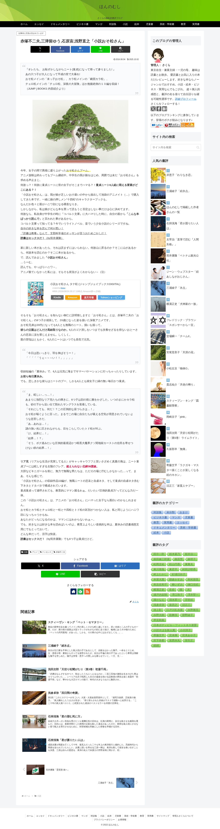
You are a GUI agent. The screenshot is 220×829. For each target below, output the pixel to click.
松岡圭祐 (159, 564)
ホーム (30, 816)
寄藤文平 (159, 635)
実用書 (168, 522)
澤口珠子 (177, 594)
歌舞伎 (173, 615)
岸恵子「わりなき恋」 (179, 174)
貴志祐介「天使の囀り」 (181, 384)
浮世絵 (189, 599)
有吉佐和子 (160, 584)
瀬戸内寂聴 (160, 594)
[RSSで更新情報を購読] (87, 591)
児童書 (189, 517)
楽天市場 (89, 297)
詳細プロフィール (186, 98)
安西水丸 (174, 640)
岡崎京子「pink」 (177, 416)
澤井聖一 (193, 594)
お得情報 (122, 819)
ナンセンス (46, 552)
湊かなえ (159, 599)
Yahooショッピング (111, 297)
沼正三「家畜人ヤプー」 (181, 485)
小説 (25, 552)
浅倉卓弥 (159, 604)
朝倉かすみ (176, 579)
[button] (120, 49)
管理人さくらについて (182, 816)
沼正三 (186, 604)
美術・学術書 (188, 527)
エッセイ (182, 522)
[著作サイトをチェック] (73, 591)
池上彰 (158, 610)
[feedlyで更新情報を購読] (80, 591)
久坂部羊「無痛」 (177, 449)
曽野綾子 (187, 615)
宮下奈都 (159, 640)
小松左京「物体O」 (178, 368)
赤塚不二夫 (60, 552)
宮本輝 (173, 635)
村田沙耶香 (189, 569)
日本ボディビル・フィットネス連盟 (175, 625)
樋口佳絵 (193, 584)
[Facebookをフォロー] (158, 108)
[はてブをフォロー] (164, 108)
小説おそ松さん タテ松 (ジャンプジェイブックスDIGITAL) (85, 284)
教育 (156, 522)
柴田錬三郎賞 (162, 559)
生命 (172, 589)
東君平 (173, 569)
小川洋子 (185, 630)
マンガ (176, 517)
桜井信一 (190, 554)
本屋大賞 (159, 579)
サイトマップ (163, 816)
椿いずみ (177, 584)
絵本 (156, 532)
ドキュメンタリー (164, 527)
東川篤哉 (159, 569)
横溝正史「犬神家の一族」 (182, 303)
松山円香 (174, 564)
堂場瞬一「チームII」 (179, 336)
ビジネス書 (160, 517)
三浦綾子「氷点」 (177, 287)
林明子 (192, 559)
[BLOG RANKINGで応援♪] (172, 124)
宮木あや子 (189, 635)
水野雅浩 (193, 610)
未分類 (171, 512)
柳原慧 (179, 559)
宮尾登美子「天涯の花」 (181, 352)
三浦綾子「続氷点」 (178, 191)
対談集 (158, 512)
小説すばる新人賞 (164, 630)
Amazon (72, 297)
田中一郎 (159, 554)
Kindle (57, 297)
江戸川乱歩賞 (175, 610)
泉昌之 (173, 604)
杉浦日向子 (178, 574)
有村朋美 (193, 579)
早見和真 (159, 620)
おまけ (184, 512)
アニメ (35, 552)
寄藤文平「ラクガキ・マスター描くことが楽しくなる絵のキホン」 (182, 470)
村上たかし (160, 574)
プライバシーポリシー (104, 819)
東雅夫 (189, 564)
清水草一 (174, 599)
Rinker (63, 288)
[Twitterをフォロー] (153, 108)
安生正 (189, 640)
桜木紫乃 (174, 554)
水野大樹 (159, 615)
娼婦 (156, 645)
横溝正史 (159, 589)
